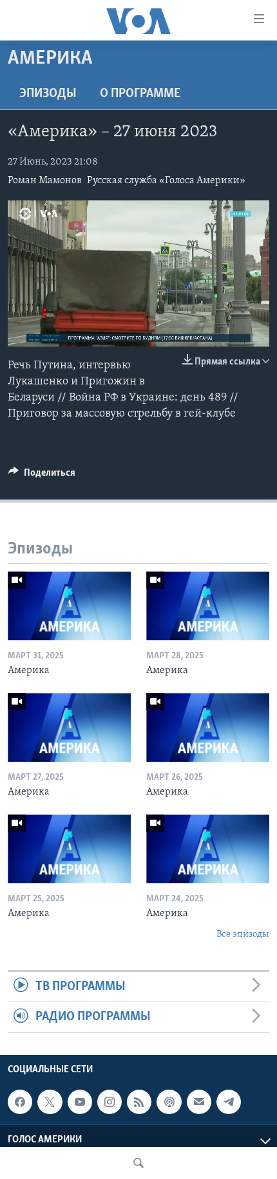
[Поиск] (138, 1163)
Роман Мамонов (45, 181)
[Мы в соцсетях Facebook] (20, 1102)
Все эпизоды (242, 934)
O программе (140, 93)
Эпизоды (48, 93)
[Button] (41, 476)
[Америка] (69, 606)
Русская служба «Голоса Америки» (166, 181)
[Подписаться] (199, 1102)
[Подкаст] (169, 1102)
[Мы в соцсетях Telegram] (228, 1102)
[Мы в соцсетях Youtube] (80, 1102)
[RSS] (139, 1102)
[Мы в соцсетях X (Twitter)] (49, 1102)
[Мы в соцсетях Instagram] (109, 1102)
